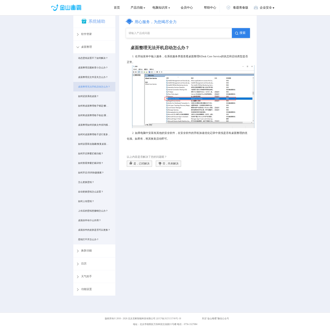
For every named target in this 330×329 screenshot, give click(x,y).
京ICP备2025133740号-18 (169, 318)
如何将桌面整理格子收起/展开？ (94, 115)
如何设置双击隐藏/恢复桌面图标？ (94, 144)
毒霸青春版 (240, 7)
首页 (117, 7)
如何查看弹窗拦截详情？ (90, 163)
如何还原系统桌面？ (88, 96)
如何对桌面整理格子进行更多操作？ (94, 134)
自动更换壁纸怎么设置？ (90, 191)
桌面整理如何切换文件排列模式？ (94, 125)
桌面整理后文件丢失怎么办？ (93, 77)
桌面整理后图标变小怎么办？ (93, 67)
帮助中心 (210, 7)
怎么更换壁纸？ (86, 182)
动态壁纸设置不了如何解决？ (93, 58)
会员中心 (187, 7)
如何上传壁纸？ (86, 201)
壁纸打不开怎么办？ (88, 239)
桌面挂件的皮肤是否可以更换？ (94, 230)
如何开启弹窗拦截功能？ (90, 153)
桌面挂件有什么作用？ (89, 220)
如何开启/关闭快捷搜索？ (91, 172)
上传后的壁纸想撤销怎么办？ (93, 210)
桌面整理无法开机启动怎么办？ (94, 86)
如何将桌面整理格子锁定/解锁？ (94, 105)
